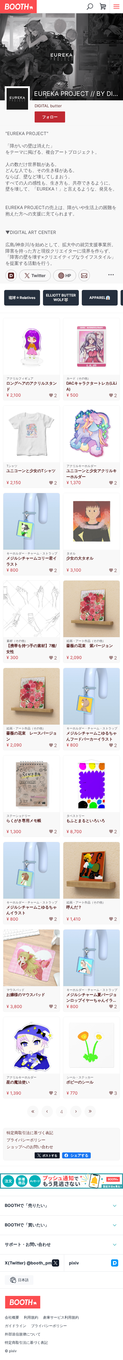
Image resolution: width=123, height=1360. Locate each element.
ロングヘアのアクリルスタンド (31, 386)
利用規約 (31, 1317)
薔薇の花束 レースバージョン (31, 736)
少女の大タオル (79, 558)
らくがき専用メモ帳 (23, 820)
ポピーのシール (79, 1082)
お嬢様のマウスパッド (25, 994)
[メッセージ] (84, 275)
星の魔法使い (18, 1082)
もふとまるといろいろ (85, 820)
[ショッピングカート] (103, 6)
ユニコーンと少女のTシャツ (31, 470)
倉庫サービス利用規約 (61, 1317)
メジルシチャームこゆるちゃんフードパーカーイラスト (91, 736)
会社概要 (12, 1317)
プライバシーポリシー (49, 1326)
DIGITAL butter (48, 105)
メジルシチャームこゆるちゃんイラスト (31, 910)
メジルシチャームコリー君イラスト (31, 561)
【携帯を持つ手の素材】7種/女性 (31, 648)
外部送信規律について (23, 1334)
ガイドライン (15, 1326)
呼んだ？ (74, 907)
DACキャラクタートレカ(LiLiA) (91, 386)
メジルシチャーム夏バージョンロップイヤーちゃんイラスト (91, 998)
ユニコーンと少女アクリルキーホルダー (91, 473)
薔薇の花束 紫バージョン (89, 645)
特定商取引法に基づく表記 (26, 1342)
